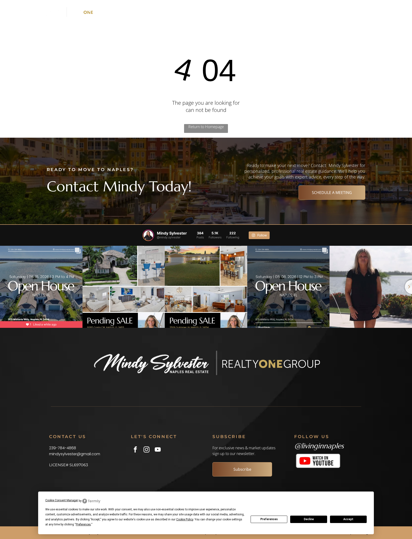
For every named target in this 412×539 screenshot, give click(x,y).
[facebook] (135, 450)
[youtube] (157, 450)
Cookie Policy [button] (184, 519)
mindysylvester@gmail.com (74, 454)
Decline (309, 519)
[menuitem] (202, 12)
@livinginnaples (319, 445)
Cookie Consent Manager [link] (61, 500)
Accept (348, 519)
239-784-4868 (62, 448)
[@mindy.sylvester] (148, 235)
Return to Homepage (206, 126)
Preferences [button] (83, 524)
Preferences (269, 519)
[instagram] (146, 450)
